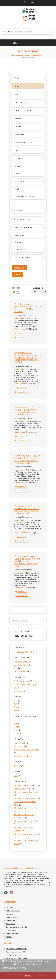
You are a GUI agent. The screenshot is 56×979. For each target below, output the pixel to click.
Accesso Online (22, 219)
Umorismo (18, 691)
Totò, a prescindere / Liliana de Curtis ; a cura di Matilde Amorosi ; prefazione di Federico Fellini (27, 561)
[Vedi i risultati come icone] (14, 288)
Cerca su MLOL (22, 337)
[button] (21, 333)
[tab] (21, 333)
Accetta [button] (28, 975)
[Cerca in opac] (52, 32)
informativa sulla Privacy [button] (14, 968)
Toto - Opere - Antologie (25, 684)
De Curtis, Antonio (21, 681)
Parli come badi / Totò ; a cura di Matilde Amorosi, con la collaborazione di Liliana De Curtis (27, 459)
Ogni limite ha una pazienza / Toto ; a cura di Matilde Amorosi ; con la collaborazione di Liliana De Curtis (27, 357)
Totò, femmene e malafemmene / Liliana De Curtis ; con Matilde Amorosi (27, 308)
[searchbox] (28, 235)
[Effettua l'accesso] (24, 2)
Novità (19, 211)
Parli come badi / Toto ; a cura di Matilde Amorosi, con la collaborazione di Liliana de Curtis (27, 411)
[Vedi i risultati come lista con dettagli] (18, 292)
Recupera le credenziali (31, 2)
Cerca (17, 275)
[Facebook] (6, 892)
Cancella (19, 268)
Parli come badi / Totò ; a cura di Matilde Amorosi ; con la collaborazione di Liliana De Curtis (27, 510)
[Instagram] (11, 892)
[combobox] (28, 235)
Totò (16, 688)
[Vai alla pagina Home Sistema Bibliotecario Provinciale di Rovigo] (28, 14)
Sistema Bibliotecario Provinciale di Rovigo (27, 55)
